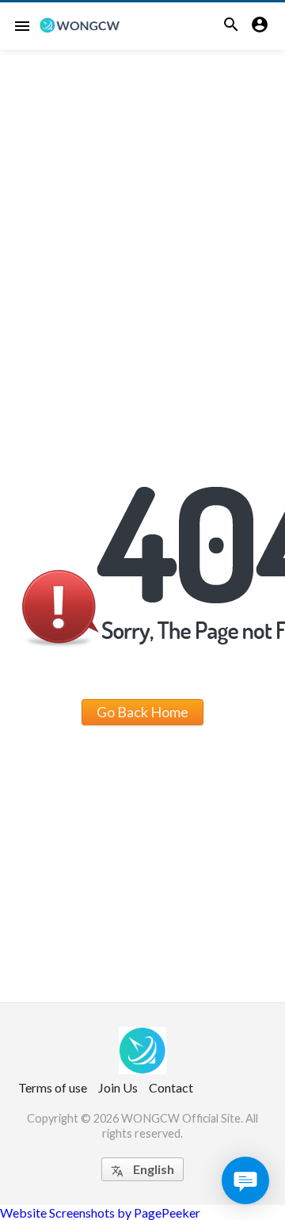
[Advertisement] (142, 200)
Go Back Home (142, 711)
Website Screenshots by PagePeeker (100, 1212)
